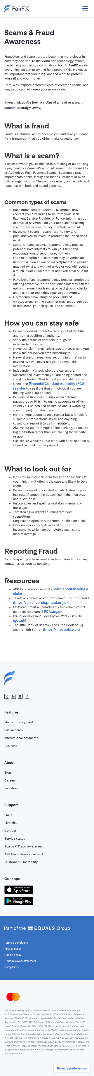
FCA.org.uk (53, 611)
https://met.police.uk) (62, 629)
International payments (21, 738)
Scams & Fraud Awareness (23, 846)
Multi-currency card (18, 722)
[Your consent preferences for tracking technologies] (72, 1068)
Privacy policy (12, 948)
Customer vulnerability (21, 862)
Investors (11, 788)
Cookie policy (12, 954)
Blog (7, 772)
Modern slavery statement (20, 961)
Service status (14, 838)
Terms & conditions (16, 942)
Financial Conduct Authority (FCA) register (49, 385)
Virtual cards (13, 730)
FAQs (8, 815)
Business (10, 745)
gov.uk (19, 620)
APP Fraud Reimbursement (23, 854)
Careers (10, 780)
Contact (10, 830)
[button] (83, 8)
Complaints (11, 967)
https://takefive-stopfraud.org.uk (41, 602)
